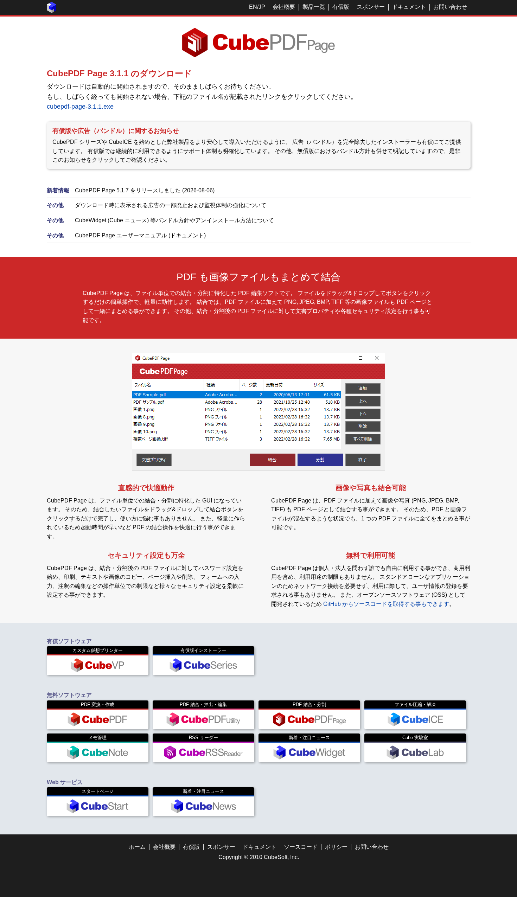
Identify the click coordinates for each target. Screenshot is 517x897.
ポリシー (336, 847)
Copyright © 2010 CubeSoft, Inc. (258, 857)
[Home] (52, 11)
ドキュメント (409, 7)
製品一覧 (313, 7)
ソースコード (301, 847)
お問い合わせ (450, 7)
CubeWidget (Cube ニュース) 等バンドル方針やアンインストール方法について (174, 220)
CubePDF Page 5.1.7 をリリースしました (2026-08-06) (145, 190)
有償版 (340, 7)
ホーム (137, 847)
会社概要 (284, 7)
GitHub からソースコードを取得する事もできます (386, 604)
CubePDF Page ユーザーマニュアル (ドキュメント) (140, 235)
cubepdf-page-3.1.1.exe (80, 106)
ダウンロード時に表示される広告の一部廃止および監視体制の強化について (170, 205)
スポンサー (371, 7)
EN (253, 7)
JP (261, 7)
